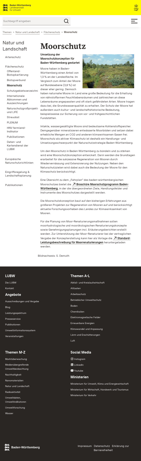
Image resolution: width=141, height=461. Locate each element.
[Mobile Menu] (134, 21)
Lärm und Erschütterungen (85, 334)
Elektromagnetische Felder (85, 317)
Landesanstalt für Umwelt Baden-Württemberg (22, 7)
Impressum (85, 446)
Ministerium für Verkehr (83, 395)
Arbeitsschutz (78, 294)
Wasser (9, 413)
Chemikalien (77, 311)
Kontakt (9, 288)
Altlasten (75, 288)
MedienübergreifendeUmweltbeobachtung (17, 366)
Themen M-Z (15, 352)
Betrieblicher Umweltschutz (85, 300)
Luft (72, 340)
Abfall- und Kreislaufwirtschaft (87, 282)
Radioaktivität (12, 392)
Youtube (78, 370)
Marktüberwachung (16, 359)
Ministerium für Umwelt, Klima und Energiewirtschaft (99, 383)
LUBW (10, 276)
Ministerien (79, 377)
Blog (7, 307)
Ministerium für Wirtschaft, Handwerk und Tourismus (99, 389)
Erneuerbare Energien (82, 323)
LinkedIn (79, 364)
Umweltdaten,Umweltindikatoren (15, 399)
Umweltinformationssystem (20, 330)
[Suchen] (66, 21)
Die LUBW (10, 282)
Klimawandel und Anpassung (86, 329)
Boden (74, 305)
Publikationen (12, 324)
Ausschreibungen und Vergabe (22, 301)
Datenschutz (102, 446)
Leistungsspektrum (15, 313)
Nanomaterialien (14, 380)
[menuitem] (17, 57)
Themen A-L (80, 276)
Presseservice (13, 318)
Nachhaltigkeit (13, 374)
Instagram (79, 359)
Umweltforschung (15, 407)
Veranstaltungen (14, 336)
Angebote (13, 295)
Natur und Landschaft (17, 386)
